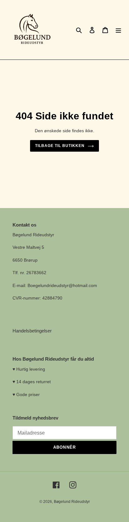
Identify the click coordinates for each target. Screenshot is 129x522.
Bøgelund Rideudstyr (72, 501)
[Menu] (118, 30)
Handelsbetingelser (32, 330)
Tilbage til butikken (59, 146)
